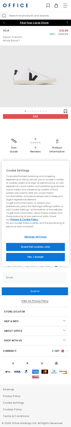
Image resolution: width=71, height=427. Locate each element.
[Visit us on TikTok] (57, 363)
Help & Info (11, 321)
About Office (13, 331)
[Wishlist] (46, 5)
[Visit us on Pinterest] (28, 363)
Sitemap (8, 389)
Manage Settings (35, 236)
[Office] (16, 5)
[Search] (4, 15)
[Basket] (54, 5)
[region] (35, 213)
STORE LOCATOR (14, 311)
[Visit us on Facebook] (13, 363)
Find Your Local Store (34, 22)
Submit (35, 291)
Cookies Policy (12, 409)
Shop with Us (13, 340)
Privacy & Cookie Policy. (24, 219)
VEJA (6, 30)
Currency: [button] (31, 351)
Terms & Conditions (16, 416)
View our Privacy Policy (35, 300)
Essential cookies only (35, 246)
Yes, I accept (35, 256)
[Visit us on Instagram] (42, 363)
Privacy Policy (11, 396)
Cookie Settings (13, 402)
